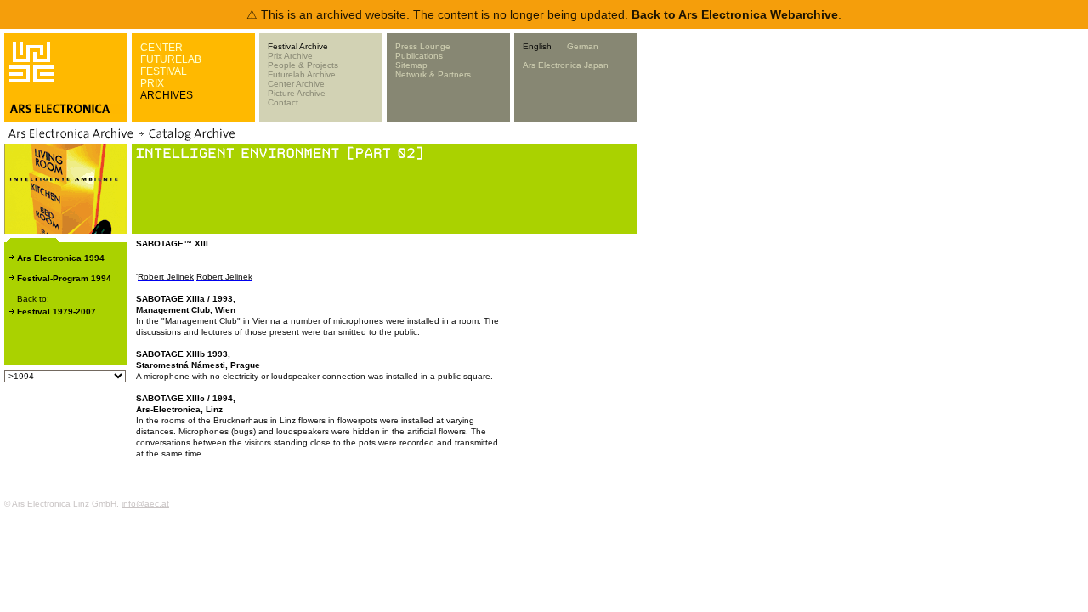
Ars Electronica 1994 (61, 258)
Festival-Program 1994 (64, 278)
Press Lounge (422, 46)
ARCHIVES (166, 95)
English (537, 46)
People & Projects (303, 65)
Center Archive (296, 83)
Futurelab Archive (302, 74)
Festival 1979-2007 (56, 311)
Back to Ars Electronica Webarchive (735, 14)
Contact (283, 102)
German (582, 46)
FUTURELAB (170, 59)
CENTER (161, 48)
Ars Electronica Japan (566, 65)
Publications (419, 55)
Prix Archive (290, 55)
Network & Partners (433, 74)
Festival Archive (298, 46)
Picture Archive (297, 93)
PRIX (152, 83)
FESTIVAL (163, 71)
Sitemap (411, 65)
